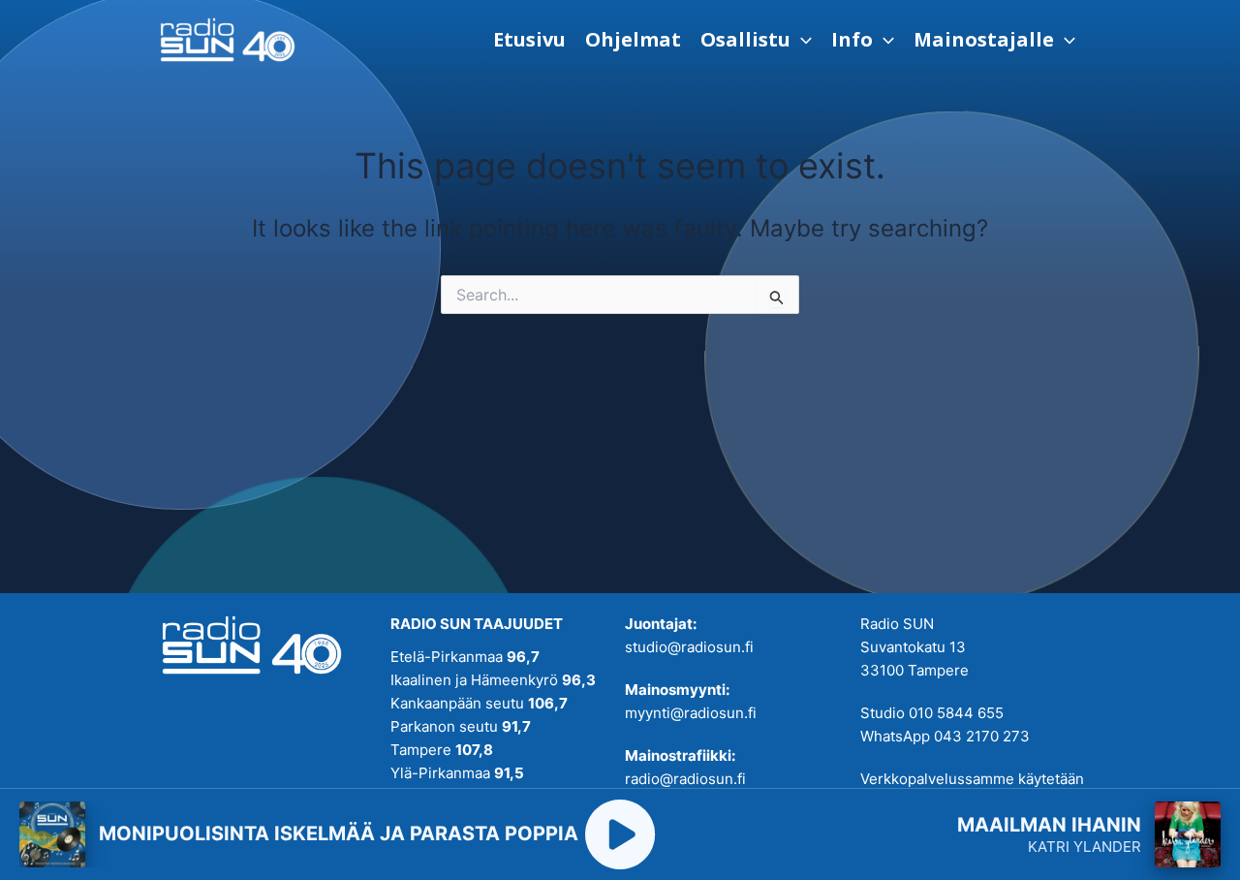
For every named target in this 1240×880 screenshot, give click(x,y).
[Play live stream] (620, 834)
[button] (756, 39)
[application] (801, 39)
